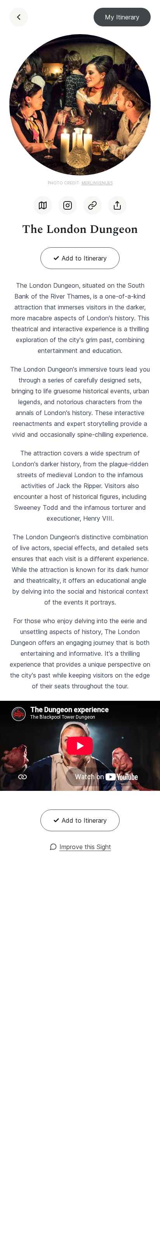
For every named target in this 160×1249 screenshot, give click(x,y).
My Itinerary (122, 17)
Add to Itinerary (84, 258)
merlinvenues (97, 183)
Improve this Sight (85, 847)
